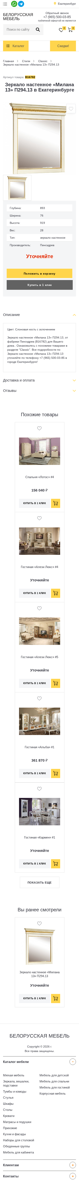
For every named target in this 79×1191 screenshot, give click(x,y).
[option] (39, 138)
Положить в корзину (39, 273)
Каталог (18, 46)
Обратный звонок (57, 13)
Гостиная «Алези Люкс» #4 (39, 567)
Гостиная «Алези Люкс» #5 (39, 657)
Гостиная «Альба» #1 (39, 747)
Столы (7, 1109)
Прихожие (10, 1128)
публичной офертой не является (57, 20)
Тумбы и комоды (14, 1091)
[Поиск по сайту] (37, 29)
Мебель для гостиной (55, 1087)
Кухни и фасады (14, 1134)
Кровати (8, 1116)
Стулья (8, 1097)
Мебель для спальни (54, 1081)
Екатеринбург (67, 3)
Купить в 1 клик (40, 285)
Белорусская (17, 17)
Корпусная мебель (53, 1093)
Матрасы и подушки (17, 1122)
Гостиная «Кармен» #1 (39, 837)
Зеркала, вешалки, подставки (16, 1083)
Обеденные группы (16, 1146)
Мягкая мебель (13, 1075)
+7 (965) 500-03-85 (57, 17)
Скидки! (63, 46)
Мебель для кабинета (18, 1152)
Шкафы (8, 1103)
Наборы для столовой (18, 1140)
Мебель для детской (54, 1075)
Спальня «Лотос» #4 (39, 477)
